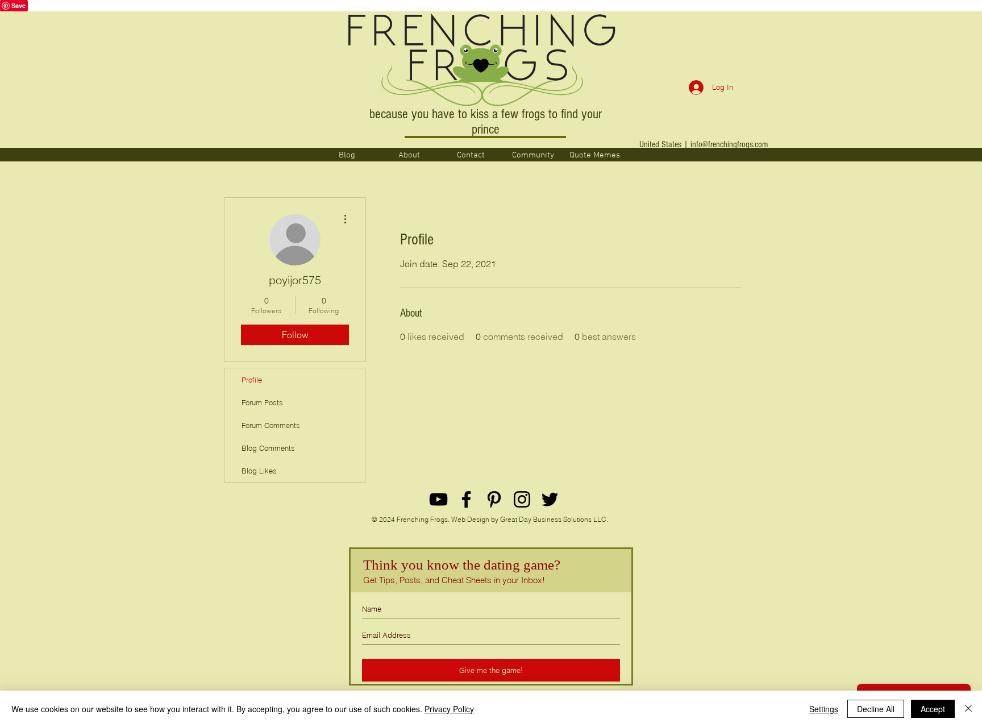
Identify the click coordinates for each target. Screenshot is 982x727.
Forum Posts (262, 402)
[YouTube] (438, 499)
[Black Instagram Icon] (522, 499)
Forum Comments (271, 425)
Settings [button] (823, 708)
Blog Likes (259, 470)
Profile (252, 379)
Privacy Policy (449, 708)
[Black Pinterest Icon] (494, 499)
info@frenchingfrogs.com (729, 144)
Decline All (875, 708)
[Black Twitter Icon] (550, 499)
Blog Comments (268, 447)
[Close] (968, 709)
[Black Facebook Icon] (466, 499)
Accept (933, 708)
